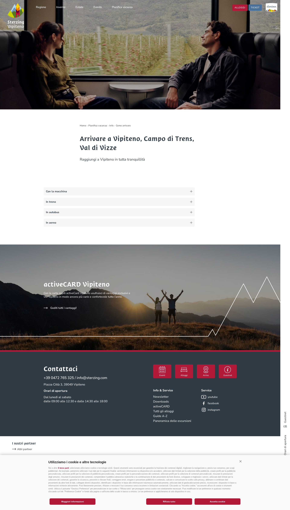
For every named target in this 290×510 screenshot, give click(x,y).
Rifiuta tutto (169, 501)
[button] (240, 461)
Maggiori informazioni (72, 501)
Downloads (161, 402)
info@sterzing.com (92, 377)
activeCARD (161, 406)
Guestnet (285, 417)
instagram (214, 410)
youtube (213, 397)
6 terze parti (63, 468)
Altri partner (24, 449)
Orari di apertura (285, 445)
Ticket (255, 7)
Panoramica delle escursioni (172, 421)
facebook (213, 403)
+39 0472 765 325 (59, 377)
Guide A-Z (160, 416)
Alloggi (240, 7)
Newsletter (161, 397)
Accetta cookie (217, 501)
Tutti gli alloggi (163, 411)
